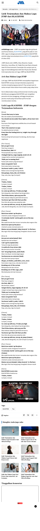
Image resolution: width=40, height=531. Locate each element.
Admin (5, 20)
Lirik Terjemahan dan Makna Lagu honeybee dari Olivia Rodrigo (10, 439)
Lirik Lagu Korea (13, 9)
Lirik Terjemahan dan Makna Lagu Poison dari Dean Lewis (9, 458)
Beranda (5, 9)
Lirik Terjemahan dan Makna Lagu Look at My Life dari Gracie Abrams (28, 439)
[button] (37, 2)
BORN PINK (27, 56)
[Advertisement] (20, 517)
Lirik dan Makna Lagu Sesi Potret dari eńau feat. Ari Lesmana (9, 476)
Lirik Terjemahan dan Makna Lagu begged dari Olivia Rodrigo (29, 458)
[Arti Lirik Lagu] (20, 2)
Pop (13, 409)
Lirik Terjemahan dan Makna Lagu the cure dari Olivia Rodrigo (29, 476)
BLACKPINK (18, 52)
